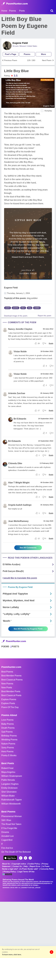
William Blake (8, 796)
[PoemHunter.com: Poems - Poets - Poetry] (14, 3)
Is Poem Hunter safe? (29, 869)
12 (39, 538)
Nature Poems (8, 744)
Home (4, 11)
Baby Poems (7, 724)
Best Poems (7, 672)
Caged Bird (6, 840)
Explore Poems (8, 699)
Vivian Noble (20, 351)
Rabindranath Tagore (11, 800)
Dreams (5, 832)
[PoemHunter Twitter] (25, 858)
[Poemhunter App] (10, 858)
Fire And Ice (7, 848)
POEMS (5, 646)
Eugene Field (20, 43)
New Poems (7, 683)
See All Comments (28, 548)
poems (15, 308)
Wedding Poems (9, 739)
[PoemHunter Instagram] (30, 858)
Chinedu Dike (15, 463)
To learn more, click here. (11, 955)
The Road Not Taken (11, 824)
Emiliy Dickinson (9, 788)
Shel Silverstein (9, 792)
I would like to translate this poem (20, 578)
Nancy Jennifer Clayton (20, 329)
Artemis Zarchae (16, 393)
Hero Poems (7, 751)
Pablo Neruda (8, 780)
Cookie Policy (34, 864)
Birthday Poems (9, 736)
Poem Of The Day (10, 707)
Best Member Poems (11, 675)
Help (26, 866)
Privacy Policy (10, 872)
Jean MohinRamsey (18, 521)
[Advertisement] (28, 929)
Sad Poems (7, 732)
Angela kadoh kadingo (20, 505)
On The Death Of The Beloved (16, 852)
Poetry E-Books (8, 755)
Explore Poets (8, 703)
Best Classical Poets (11, 695)
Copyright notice (19, 864)
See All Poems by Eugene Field (28, 629)
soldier (36, 308)
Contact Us (17, 866)
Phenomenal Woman (11, 816)
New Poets (6, 687)
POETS (15, 646)
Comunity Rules (47, 869)
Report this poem (44, 316)
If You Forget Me (9, 828)
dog (29, 308)
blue (23, 308)
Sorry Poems (7, 747)
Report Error (35, 866)
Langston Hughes (9, 784)
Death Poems (8, 728)
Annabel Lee (7, 836)
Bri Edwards (20, 419)
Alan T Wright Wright (18, 482)
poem (7, 308)
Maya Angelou (8, 772)
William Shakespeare (11, 776)
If (1, 844)
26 (39, 343)
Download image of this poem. (16, 316)
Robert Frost (7, 768)
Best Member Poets (10, 691)
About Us (6, 864)
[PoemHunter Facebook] (20, 858)
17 (39, 410)
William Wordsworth (11, 804)
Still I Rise (6, 820)
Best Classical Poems (12, 680)
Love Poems (7, 720)
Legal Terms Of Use (26, 872)
